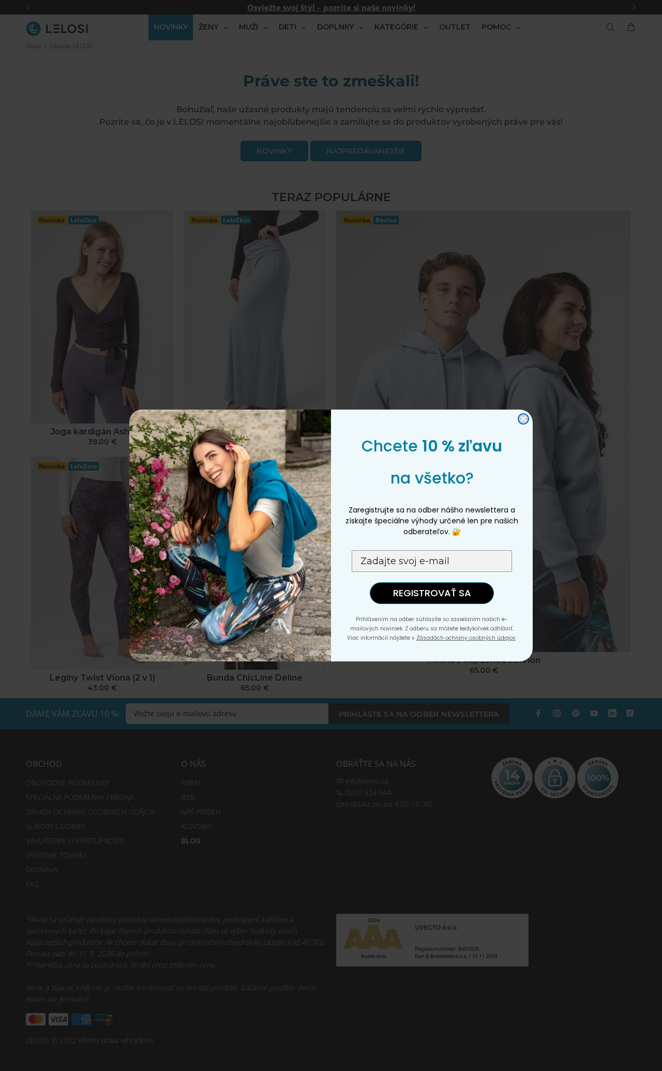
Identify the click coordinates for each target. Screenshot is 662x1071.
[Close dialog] (523, 419)
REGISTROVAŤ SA (432, 592)
